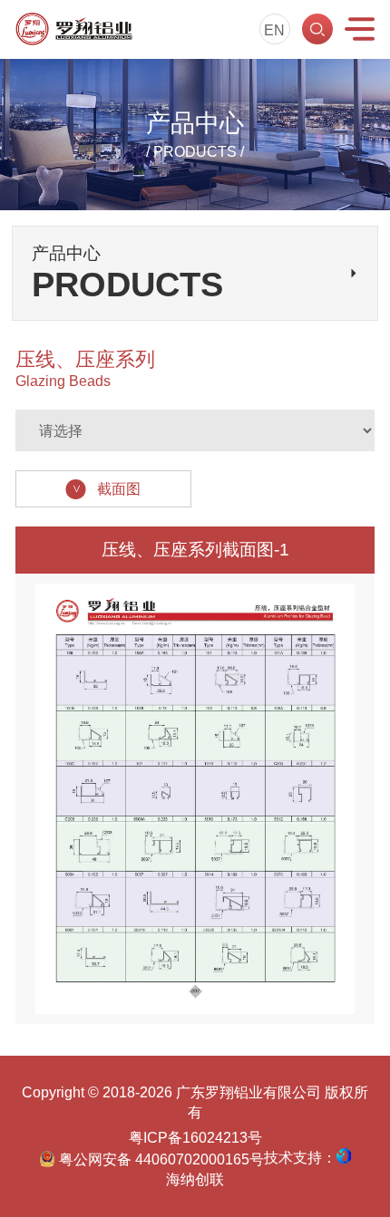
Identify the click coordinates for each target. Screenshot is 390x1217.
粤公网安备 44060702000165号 (159, 1159)
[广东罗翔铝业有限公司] (73, 29)
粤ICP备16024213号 (195, 1137)
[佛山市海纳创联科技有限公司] (343, 1156)
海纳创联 (195, 1179)
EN (274, 30)
